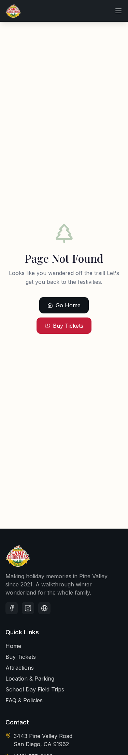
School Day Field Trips (34, 689)
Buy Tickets (68, 325)
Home (13, 645)
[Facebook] (11, 608)
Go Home (68, 305)
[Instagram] (28, 608)
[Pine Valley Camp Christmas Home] (13, 11)
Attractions (19, 667)
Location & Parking (29, 678)
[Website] (44, 608)
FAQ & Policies (24, 700)
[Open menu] (118, 11)
